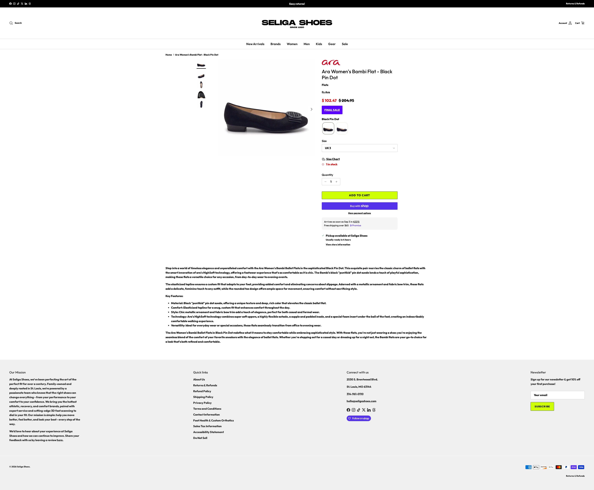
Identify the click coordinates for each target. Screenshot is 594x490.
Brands (276, 44)
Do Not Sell (200, 438)
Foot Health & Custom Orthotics (213, 420)
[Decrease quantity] (325, 181)
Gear (332, 44)
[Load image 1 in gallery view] (266, 107)
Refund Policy (202, 391)
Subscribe (542, 406)
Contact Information (206, 414)
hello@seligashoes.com (361, 401)
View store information (338, 244)
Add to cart (359, 195)
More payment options (359, 213)
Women (292, 44)
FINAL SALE (332, 110)
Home (169, 54)
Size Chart (333, 159)
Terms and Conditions (207, 408)
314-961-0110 (355, 394)
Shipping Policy (203, 397)
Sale (345, 44)
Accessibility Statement (208, 432)
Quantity (327, 175)
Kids (319, 44)
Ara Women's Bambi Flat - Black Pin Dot (196, 54)
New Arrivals (255, 44)
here (60, 440)
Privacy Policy (202, 403)
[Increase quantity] (337, 181)
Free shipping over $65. (297, 3)
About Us (199, 379)
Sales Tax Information (207, 426)
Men (307, 44)
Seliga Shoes (23, 466)
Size (324, 141)
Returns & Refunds (575, 3)
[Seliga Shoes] (297, 23)
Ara (327, 92)
